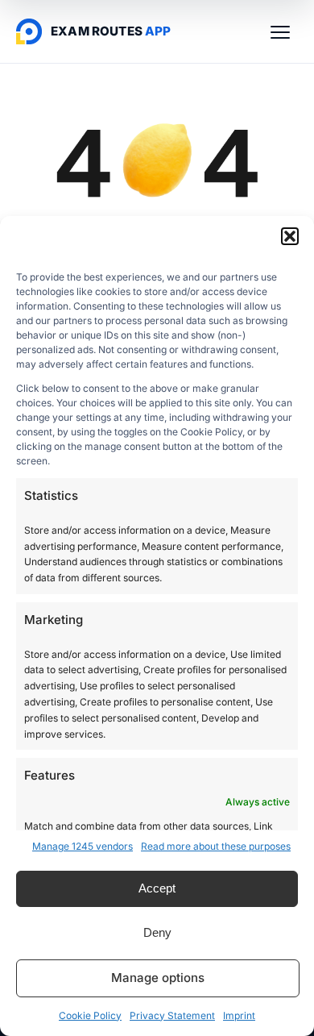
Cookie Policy (90, 1015)
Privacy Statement (172, 1015)
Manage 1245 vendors (82, 846)
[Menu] (280, 31)
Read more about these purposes (216, 846)
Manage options (158, 977)
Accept (157, 888)
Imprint (239, 1015)
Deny (157, 932)
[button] (290, 236)
